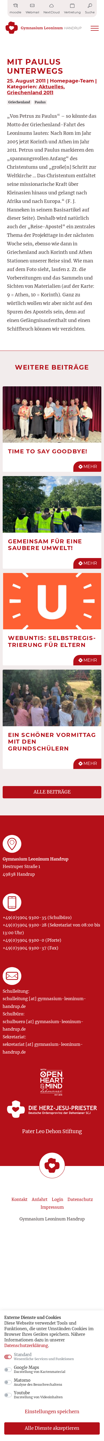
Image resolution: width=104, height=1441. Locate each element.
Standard (44, 1357)
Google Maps (39, 1369)
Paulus (40, 102)
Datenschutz (80, 1199)
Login (57, 1199)
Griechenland (19, 102)
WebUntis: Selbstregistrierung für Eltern (51, 641)
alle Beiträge (52, 792)
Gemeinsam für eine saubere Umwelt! (45, 545)
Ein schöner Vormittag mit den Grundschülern (52, 741)
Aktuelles (51, 87)
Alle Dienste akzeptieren (52, 1428)
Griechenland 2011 (30, 92)
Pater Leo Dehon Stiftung (52, 1131)
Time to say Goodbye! (47, 451)
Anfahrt (39, 1199)
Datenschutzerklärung (26, 1345)
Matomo (38, 1382)
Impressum (52, 1207)
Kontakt (19, 1199)
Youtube (38, 1395)
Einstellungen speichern (52, 1412)
